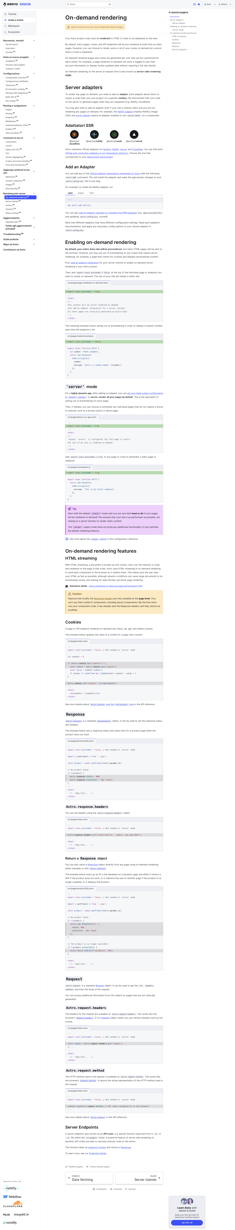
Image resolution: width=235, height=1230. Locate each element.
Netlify (115, 149)
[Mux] (6, 1214)
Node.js (107, 149)
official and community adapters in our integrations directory (96, 153)
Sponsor (132, 1189)
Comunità (117, 1189)
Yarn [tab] (91, 193)
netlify (94, 141)
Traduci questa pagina (100, 1166)
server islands (83, 115)
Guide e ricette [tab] (15, 20)
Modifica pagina (76, 1166)
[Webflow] (12, 1196)
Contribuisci (101, 1189)
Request (100, 985)
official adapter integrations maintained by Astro (115, 173)
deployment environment (100, 157)
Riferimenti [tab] (13, 26)
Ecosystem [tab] (14, 32)
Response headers (103, 598)
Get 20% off (187, 1222)
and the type (112, 704)
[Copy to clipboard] (160, 205)
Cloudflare (137, 149)
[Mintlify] (10, 1223)
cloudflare (74, 142)
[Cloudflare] (13, 1205)
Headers (105, 1017)
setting (99, 539)
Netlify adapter (125, 111)
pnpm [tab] (81, 193)
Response (93, 864)
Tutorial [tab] (12, 14)
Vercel (123, 149)
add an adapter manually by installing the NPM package (108, 212)
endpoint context (97, 1147)
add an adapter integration (85, 262)
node (114, 141)
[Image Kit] (21, 1214)
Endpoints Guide (97, 1153)
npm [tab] (70, 193)
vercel (134, 141)
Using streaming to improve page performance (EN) (116, 586)
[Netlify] (11, 1188)
